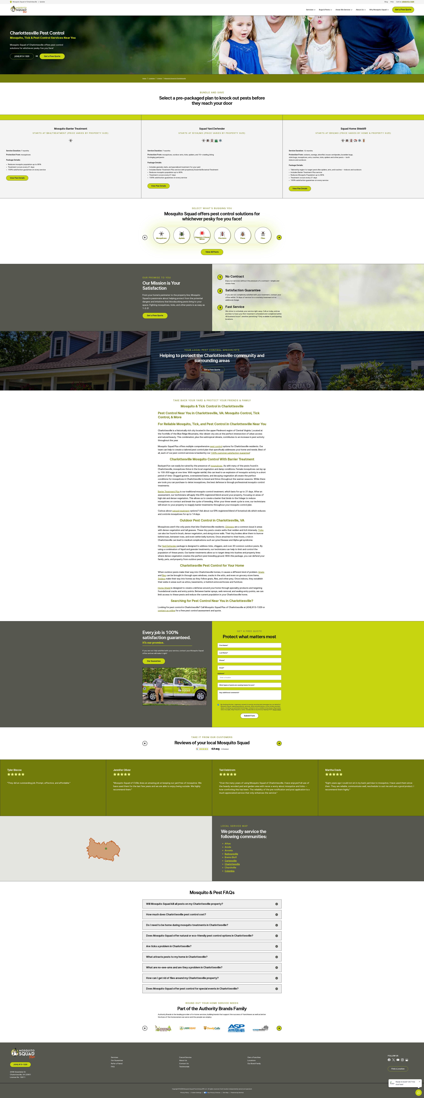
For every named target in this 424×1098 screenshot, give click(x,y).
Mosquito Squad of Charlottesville (25, 2)
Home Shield (164, 588)
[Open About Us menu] (365, 10)
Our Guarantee (154, 661)
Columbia (229, 871)
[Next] (279, 237)
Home (144, 78)
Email (221, 668)
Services (309, 10)
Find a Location (397, 1069)
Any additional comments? (229, 692)
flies (164, 575)
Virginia (159, 78)
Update (42, 2)
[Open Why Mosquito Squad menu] (388, 10)
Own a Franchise (254, 1057)
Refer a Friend (116, 1063)
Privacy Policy (277, 709)
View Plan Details (17, 178)
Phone (221, 660)
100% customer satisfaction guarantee (230, 453)
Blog (386, 2)
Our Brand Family (254, 1063)
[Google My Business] (406, 1060)
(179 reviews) (225, 749)
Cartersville (231, 861)
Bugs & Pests (324, 10)
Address (221, 673)
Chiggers (229, 527)
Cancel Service (185, 1057)
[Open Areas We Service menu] (351, 10)
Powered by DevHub (237, 1092)
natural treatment (180, 511)
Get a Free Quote (403, 10)
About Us (360, 10)
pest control (216, 446)
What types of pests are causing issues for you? (237, 685)
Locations (152, 78)
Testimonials (184, 1067)
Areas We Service (343, 10)
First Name (223, 645)
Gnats (261, 572)
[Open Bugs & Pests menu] (331, 10)
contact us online (166, 611)
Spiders (161, 579)
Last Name (223, 653)
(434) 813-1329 (408, 2)
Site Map (225, 1092)
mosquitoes (216, 466)
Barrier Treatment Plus (169, 492)
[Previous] (144, 237)
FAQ (392, 2)
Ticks (260, 530)
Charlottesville (232, 864)
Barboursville (231, 854)
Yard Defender (169, 546)
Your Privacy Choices (213, 1092)
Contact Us (184, 1063)
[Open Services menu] (314, 10)
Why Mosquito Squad (378, 10)
